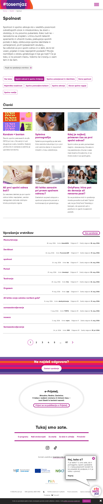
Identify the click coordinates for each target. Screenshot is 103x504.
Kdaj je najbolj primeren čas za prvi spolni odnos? (80, 137)
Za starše (52, 437)
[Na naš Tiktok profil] (55, 448)
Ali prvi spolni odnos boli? (15, 189)
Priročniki (81, 437)
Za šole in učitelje (66, 437)
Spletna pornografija (43, 136)
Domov (5, 11)
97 (66, 342)
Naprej (70, 476)
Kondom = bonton (13, 134)
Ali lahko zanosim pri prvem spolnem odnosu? (46, 190)
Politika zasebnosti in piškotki (56, 491)
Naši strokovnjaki (38, 437)
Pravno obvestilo (72, 491)
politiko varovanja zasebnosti (72, 501)
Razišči (12, 11)
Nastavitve (87, 501)
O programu (23, 437)
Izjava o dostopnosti (86, 491)
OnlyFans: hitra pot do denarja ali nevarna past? (79, 190)
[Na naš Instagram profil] (47, 448)
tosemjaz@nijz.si (59, 457)
